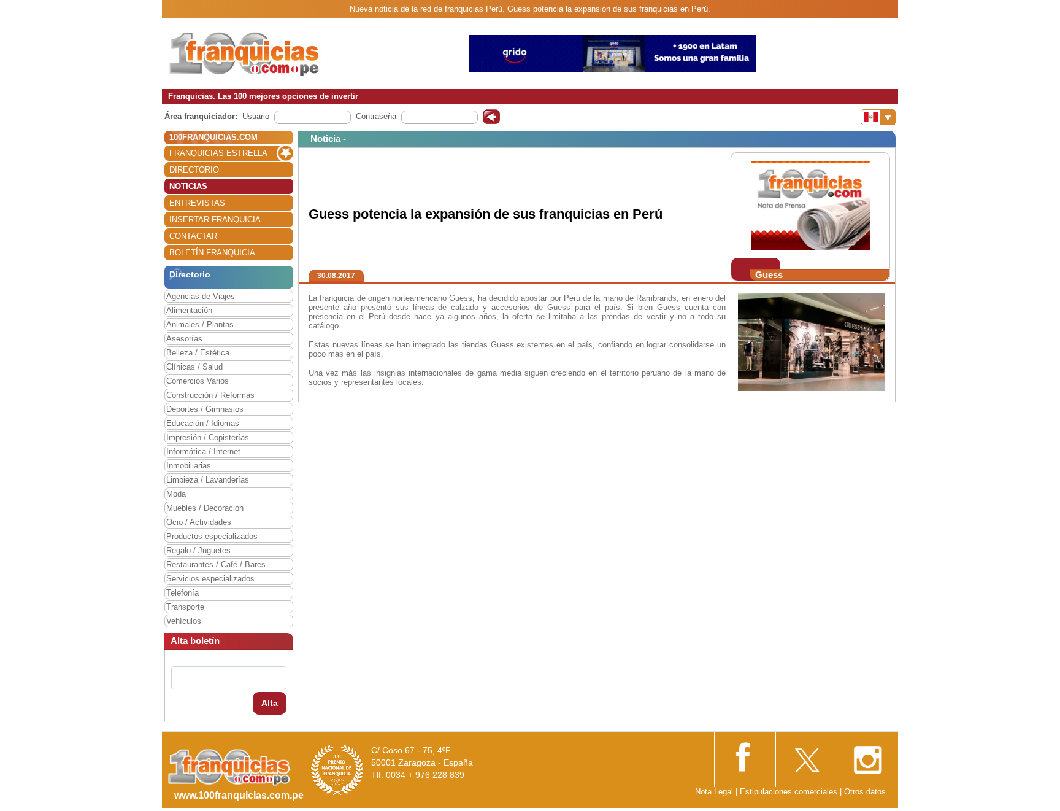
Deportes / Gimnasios (205, 409)
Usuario (255, 116)
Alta (269, 703)
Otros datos (865, 791)
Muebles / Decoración (205, 508)
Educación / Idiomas (202, 423)
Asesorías (184, 338)
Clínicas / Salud (194, 366)
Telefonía (182, 592)
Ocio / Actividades (198, 522)
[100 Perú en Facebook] (745, 755)
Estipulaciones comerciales (790, 791)
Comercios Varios (197, 381)
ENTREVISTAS (197, 203)
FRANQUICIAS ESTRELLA (218, 153)
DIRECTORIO (194, 169)
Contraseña (376, 116)
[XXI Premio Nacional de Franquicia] (337, 769)
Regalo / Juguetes (198, 550)
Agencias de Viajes (200, 296)
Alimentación (189, 310)
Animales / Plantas (200, 324)
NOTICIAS (188, 186)
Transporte (185, 606)
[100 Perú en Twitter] (806, 756)
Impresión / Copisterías (207, 437)
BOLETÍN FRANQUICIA (212, 252)
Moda (176, 494)
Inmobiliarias (188, 465)
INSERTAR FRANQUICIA (215, 219)
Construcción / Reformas (210, 395)
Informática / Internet (203, 451)
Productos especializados (212, 536)
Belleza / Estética (197, 352)
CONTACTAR (193, 236)
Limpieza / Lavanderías (207, 479)
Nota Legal (714, 791)
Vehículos (183, 621)
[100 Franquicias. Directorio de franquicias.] (245, 53)
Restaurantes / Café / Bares (216, 564)
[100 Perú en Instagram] (867, 756)
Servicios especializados (210, 578)
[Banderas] (878, 117)
